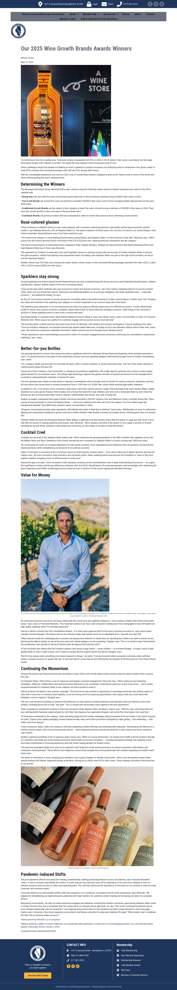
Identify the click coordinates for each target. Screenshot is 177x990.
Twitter (33, 931)
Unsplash (55, 919)
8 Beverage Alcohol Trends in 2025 (43, 927)
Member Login (67, 19)
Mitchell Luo (42, 919)
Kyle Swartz (28, 58)
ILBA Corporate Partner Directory (99, 19)
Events (126, 14)
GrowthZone (117, 987)
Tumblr (53, 931)
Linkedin (40, 931)
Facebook (25, 931)
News (138, 14)
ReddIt (47, 931)
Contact (150, 14)
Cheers (50, 924)
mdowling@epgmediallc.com (121, 924)
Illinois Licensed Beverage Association (43, 14)
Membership (89, 14)
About (73, 14)
